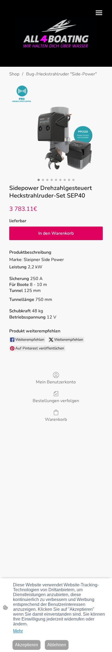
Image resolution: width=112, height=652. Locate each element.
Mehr (18, 631)
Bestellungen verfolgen (56, 400)
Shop (14, 74)
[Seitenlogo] (56, 33)
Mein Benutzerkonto (56, 382)
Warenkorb (56, 419)
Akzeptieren (26, 645)
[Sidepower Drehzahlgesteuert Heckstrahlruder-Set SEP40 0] (56, 129)
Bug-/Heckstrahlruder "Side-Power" (61, 74)
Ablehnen (56, 645)
